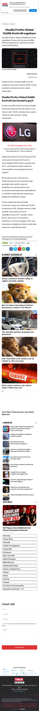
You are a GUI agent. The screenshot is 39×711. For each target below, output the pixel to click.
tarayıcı (20, 245)
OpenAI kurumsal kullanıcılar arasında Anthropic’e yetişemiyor (21, 488)
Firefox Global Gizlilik (19, 243)
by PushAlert (6, 12)
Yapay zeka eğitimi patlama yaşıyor (22, 495)
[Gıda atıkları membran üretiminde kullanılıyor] (6, 467)
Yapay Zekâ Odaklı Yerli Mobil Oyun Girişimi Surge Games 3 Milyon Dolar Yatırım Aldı (22, 428)
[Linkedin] (28, 249)
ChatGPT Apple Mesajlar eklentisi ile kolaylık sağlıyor (21, 480)
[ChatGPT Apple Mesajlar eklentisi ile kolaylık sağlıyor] (6, 482)
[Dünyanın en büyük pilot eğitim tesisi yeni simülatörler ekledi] (6, 451)
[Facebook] (11, 249)
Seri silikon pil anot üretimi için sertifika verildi (20, 458)
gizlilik (27, 243)
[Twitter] (15, 249)
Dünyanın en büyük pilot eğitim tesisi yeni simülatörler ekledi (20, 450)
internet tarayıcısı (6, 245)
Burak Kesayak (32, 74)
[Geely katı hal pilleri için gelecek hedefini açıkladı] (6, 436)
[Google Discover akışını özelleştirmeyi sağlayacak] (6, 474)
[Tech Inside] (33, 671)
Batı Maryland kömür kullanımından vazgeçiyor (18, 443)
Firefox (11, 243)
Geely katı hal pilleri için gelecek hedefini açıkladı (20, 435)
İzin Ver (33, 10)
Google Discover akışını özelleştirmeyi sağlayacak (19, 473)
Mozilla (15, 245)
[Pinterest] (19, 249)
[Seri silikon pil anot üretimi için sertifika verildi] (6, 459)
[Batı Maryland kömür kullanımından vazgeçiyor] (6, 444)
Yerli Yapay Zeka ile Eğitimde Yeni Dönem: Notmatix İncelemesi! (17, 529)
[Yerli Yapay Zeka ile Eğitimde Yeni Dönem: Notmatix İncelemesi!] (19, 515)
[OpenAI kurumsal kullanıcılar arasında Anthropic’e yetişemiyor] (6, 489)
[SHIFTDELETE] (7, 671)
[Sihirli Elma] (16, 671)
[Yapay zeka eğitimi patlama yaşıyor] (6, 497)
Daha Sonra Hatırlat (20, 10)
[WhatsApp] (23, 249)
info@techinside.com (19, 691)
